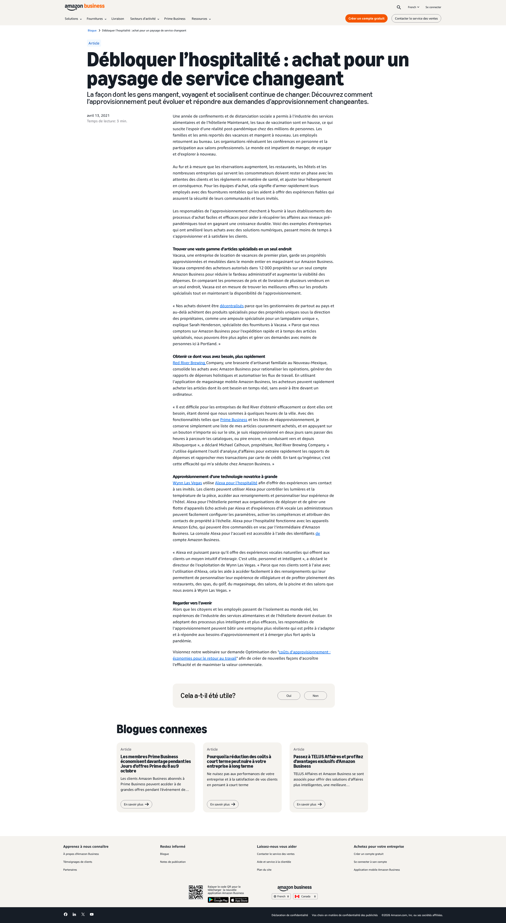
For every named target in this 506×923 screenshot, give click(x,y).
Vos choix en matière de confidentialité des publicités (345, 915)
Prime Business (233, 419)
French (412, 7)
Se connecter (433, 7)
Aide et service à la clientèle (274, 861)
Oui (288, 696)
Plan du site (264, 869)
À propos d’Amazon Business (81, 853)
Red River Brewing (189, 362)
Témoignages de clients (77, 861)
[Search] (399, 7)
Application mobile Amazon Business (377, 869)
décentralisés (232, 305)
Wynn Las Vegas (187, 482)
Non (315, 696)
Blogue (164, 853)
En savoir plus (133, 804)
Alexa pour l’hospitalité (236, 482)
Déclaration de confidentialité (290, 915)
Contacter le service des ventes (416, 18)
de (317, 533)
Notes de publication (173, 861)
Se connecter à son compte (370, 861)
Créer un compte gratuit (366, 18)
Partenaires (70, 869)
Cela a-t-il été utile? (208, 695)
